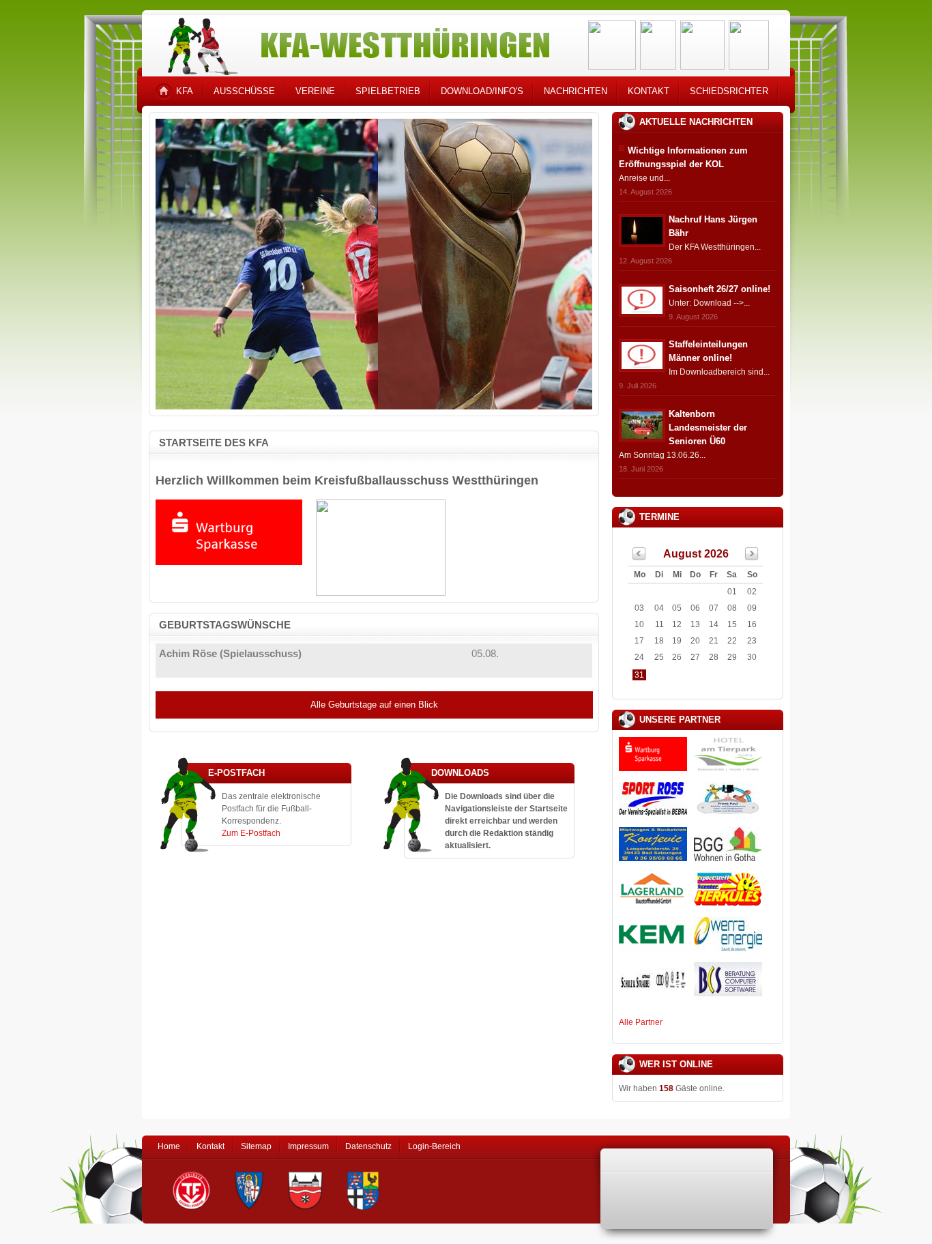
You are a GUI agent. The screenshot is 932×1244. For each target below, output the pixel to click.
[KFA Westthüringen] (353, 42)
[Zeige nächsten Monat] (752, 557)
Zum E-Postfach (251, 833)
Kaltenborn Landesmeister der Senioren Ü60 (708, 427)
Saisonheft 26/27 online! (719, 289)
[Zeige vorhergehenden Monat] (639, 557)
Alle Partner (640, 1022)
